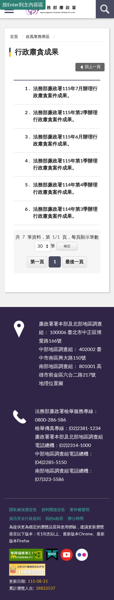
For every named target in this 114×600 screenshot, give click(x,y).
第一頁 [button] (37, 262)
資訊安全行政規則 (25, 519)
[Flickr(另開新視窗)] (82, 556)
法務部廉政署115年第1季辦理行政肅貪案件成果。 (65, 164)
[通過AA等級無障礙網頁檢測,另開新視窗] (26, 556)
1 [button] (55, 262)
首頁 (14, 37)
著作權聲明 (79, 510)
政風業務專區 (38, 37)
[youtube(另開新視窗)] (66, 556)
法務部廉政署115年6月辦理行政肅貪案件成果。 (65, 140)
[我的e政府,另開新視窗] (52, 556)
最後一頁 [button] (74, 262)
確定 (67, 246)
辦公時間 (76, 519)
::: (3, 26)
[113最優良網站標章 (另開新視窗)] (27, 571)
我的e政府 (54, 519)
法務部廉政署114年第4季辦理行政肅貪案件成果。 (65, 188)
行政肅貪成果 (37, 52)
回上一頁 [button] (93, 67)
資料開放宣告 (53, 510)
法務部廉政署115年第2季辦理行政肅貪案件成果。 (65, 116)
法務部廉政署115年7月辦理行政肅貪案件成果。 (65, 92)
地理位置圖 (51, 383)
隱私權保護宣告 (23, 510)
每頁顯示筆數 (85, 237)
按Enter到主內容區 (22, 4)
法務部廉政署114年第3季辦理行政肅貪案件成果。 (65, 213)
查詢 (105, 9)
